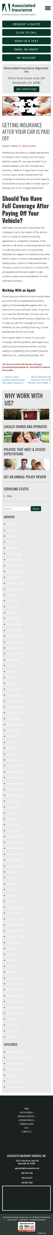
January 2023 (14, 771)
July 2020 (12, 948)
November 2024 (15, 642)
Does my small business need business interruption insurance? (13, 379)
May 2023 (12, 748)
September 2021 (15, 866)
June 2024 (12, 671)
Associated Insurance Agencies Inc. (15, 367)
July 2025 (12, 595)
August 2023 (13, 730)
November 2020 (15, 925)
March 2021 (13, 901)
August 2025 (13, 589)
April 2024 (12, 683)
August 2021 (13, 872)
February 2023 (14, 765)
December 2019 (15, 989)
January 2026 (14, 559)
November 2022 (15, 783)
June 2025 (12, 600)
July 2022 (12, 807)
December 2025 (15, 565)
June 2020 (12, 954)
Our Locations (26, 1112)
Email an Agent (26, 49)
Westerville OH (35, 367)
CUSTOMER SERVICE (25, 1120)
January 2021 (14, 913)
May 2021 (12, 889)
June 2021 (12, 883)
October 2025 (14, 577)
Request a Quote (26, 24)
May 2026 (12, 536)
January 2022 (14, 842)
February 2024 (14, 695)
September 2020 (15, 936)
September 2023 (15, 724)
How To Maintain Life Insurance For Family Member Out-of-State (39, 379)
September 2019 (15, 1007)
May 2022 (12, 818)
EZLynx (13, 1220)
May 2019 (12, 1031)
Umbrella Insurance (17, 1087)
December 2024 (15, 636)
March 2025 (13, 618)
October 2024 (14, 648)
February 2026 (14, 553)
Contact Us (26, 1131)
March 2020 (13, 972)
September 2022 (15, 795)
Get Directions (26, 89)
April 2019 (12, 1036)
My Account (26, 58)
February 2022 (14, 836)
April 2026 (12, 542)
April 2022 (12, 824)
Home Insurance (15, 1069)
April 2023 (12, 754)
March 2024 (13, 689)
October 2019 (14, 1001)
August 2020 (13, 942)
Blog (27, 1127)
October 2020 (14, 930)
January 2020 (14, 983)
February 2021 (14, 907)
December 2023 (15, 707)
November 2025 (15, 571)
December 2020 (15, 919)
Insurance (12, 1075)
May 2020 (12, 960)
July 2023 (12, 736)
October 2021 (14, 860)
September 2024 (15, 654)
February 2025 (14, 624)
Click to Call (26, 32)
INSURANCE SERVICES (26, 1116)
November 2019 (15, 995)
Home (26, 1108)
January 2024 (14, 701)
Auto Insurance (27, 364)
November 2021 (15, 854)
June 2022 (12, 813)
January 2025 (14, 630)
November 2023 (15, 712)
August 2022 (13, 801)
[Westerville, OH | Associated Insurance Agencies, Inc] (19, 9)
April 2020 (12, 966)
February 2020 (14, 978)
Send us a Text (26, 41)
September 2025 (15, 583)
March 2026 (13, 547)
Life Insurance (14, 1081)
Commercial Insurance (18, 1057)
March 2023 (13, 760)
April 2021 (12, 895)
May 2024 (12, 677)
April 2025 (12, 612)
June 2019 (12, 1025)
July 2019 (12, 1019)
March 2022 (13, 830)
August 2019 (13, 1013)
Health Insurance (16, 1063)
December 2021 (15, 848)
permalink (9, 370)
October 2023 (14, 718)
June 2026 (12, 530)
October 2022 (14, 789)
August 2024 (13, 659)
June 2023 (12, 742)
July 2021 (12, 877)
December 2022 (15, 777)
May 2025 (12, 606)
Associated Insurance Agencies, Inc (17, 1217)
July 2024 (12, 665)
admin (33, 145)
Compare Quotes (26, 1123)
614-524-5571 (27, 1177)
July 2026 (12, 524)
